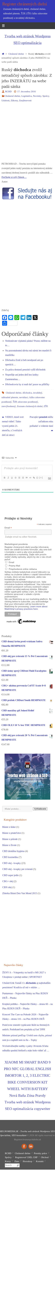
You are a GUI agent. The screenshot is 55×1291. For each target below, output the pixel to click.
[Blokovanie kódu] (30, 478)
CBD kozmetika (10, 857)
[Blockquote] (26, 478)
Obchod (45, 1157)
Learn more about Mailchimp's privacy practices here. (26, 607)
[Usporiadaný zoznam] (19, 478)
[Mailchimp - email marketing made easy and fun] (21, 624)
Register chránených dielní (24, 4)
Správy (45, 96)
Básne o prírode (10, 839)
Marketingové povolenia (16, 544)
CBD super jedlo (10, 875)
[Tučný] (4, 478)
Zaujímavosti (25, 100)
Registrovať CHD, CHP (26, 1157)
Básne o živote (9, 845)
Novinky (37, 96)
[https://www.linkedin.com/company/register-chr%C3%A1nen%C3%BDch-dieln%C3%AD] (30, 1146)
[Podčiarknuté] (12, 478)
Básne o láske (9, 827)
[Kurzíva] (8, 478)
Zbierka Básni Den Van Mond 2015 (19, 893)
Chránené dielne (16, 54)
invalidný (37, 393)
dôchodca (27, 393)
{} (37, 477)
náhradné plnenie (10, 397)
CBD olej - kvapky (11, 863)
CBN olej (7, 887)
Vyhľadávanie (40, 809)
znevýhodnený (9, 406)
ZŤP (45, 406)
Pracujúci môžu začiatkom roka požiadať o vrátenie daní (41, 421)
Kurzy (8, 1161)
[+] (41, 477)
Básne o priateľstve (11, 833)
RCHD (8, 91)
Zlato (16, 1161)
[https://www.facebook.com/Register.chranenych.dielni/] (24, 1146)
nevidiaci (23, 397)
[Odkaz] (34, 478)
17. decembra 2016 (26, 91)
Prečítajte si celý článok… (14, 177)
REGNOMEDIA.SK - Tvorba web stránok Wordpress (25, 1131)
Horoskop (27, 1161)
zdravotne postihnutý (28, 402)
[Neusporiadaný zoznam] (23, 478)
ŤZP (14, 402)
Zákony (14, 100)
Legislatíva (26, 96)
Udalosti (5, 100)
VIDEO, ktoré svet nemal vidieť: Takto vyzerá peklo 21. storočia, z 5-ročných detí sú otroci (13, 426)
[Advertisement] (27, 134)
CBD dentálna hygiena (13, 851)
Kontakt (40, 1161)
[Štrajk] (15, 478)
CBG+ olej (7, 881)
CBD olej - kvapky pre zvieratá (17, 869)
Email (8, 527)
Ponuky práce (40, 1153)
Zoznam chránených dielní (29, 406)
